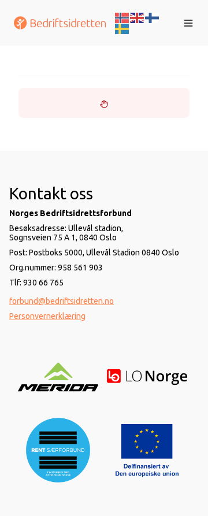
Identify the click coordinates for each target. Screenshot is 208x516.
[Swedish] (122, 28)
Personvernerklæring (47, 316)
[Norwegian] (122, 17)
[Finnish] (152, 17)
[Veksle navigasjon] (189, 23)
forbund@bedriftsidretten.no (61, 301)
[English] (137, 17)
